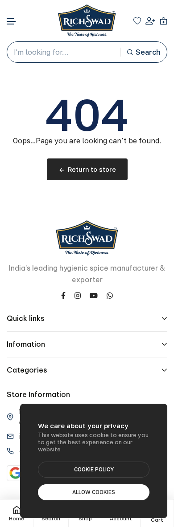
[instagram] (78, 294)
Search (148, 52)
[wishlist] (137, 21)
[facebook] (63, 294)
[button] (12, 21)
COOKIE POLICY (94, 469)
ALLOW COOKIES (93, 492)
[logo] (87, 20)
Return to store (92, 169)
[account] (150, 21)
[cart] (163, 21)
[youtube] (94, 294)
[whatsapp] (110, 294)
